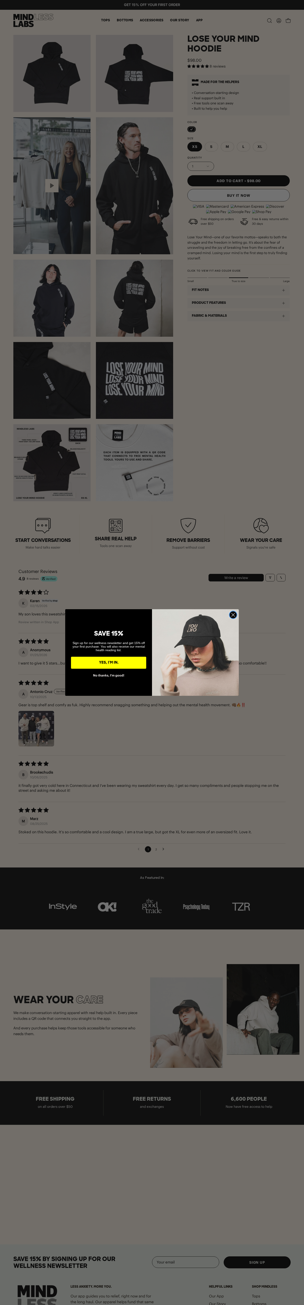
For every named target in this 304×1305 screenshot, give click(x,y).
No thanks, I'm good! (108, 675)
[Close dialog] (233, 615)
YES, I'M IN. (108, 662)
